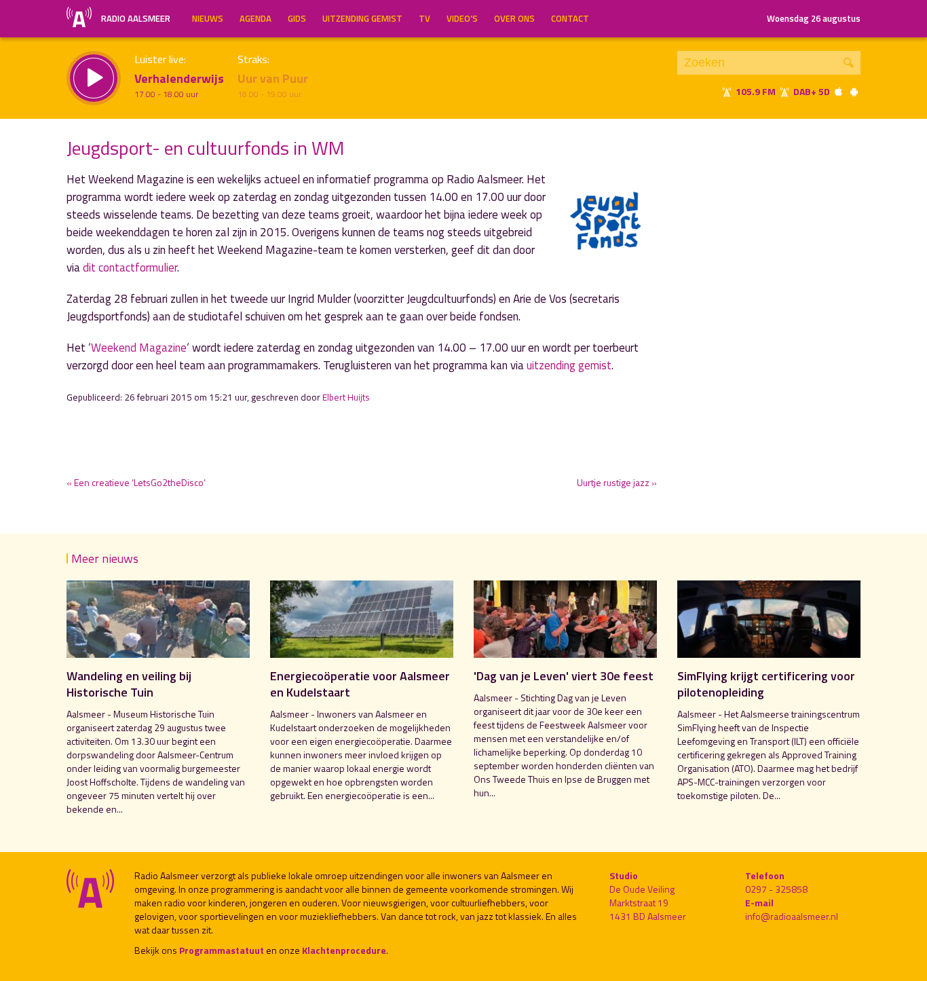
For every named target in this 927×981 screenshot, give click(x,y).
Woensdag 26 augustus (813, 18)
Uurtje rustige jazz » (617, 482)
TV (424, 18)
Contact (570, 18)
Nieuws (207, 18)
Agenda (255, 18)
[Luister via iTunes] (839, 91)
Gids (297, 18)
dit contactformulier (130, 267)
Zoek (848, 63)
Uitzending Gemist (362, 18)
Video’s (462, 18)
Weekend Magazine (139, 347)
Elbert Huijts (346, 397)
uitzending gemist (569, 365)
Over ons (514, 18)
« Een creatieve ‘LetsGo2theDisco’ (136, 482)
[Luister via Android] (853, 91)
